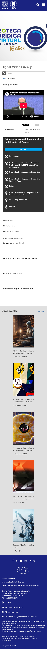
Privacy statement (11, 612)
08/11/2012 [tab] (23, 149)
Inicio (5, 78)
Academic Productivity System (13, 582)
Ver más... (41, 311)
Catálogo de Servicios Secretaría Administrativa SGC (21, 585)
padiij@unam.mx (7, 640)
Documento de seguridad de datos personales (21, 616)
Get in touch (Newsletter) (14, 607)
